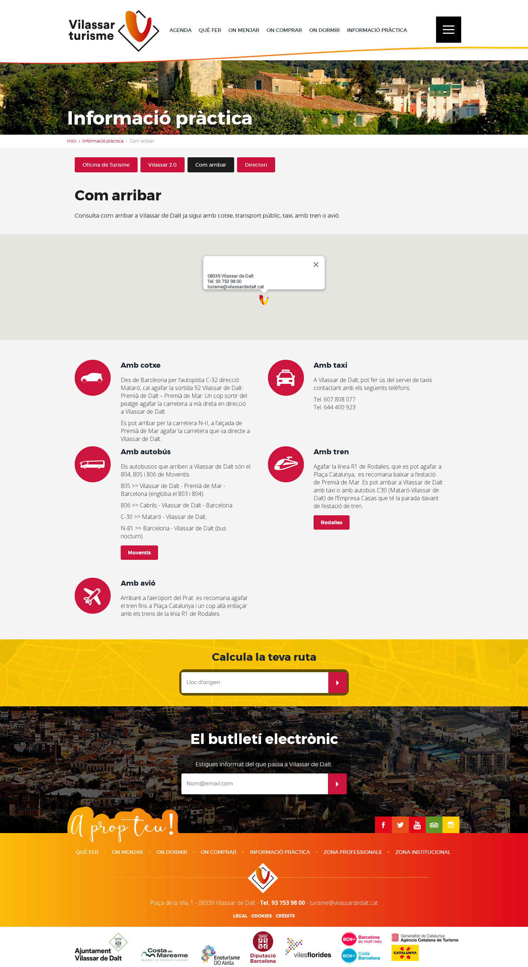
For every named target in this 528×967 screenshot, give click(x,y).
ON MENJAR (243, 30)
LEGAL (240, 916)
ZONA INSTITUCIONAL (422, 852)
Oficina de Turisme (106, 165)
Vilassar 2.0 (162, 165)
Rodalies (331, 522)
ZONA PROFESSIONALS (353, 852)
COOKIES (261, 916)
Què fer (87, 852)
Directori (256, 165)
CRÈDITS (285, 916)
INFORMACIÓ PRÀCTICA (377, 30)
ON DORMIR (324, 30)
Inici (71, 141)
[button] (263, 299)
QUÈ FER (210, 30)
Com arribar (210, 165)
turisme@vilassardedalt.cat (344, 903)
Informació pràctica (103, 141)
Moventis (139, 552)
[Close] (316, 264)
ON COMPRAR (284, 30)
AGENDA (180, 30)
